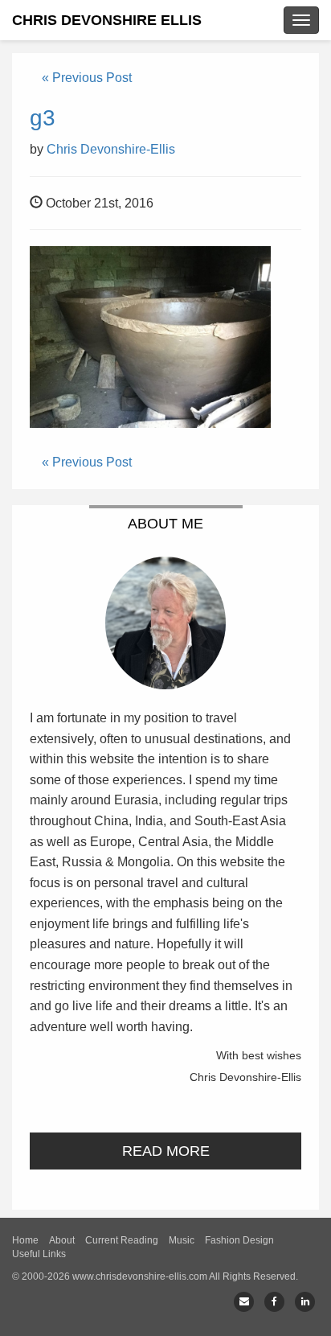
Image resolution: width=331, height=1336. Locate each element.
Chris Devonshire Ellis (107, 20)
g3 (42, 117)
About (62, 1240)
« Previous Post (87, 77)
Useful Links (39, 1254)
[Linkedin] (305, 1302)
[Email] (244, 1302)
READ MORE (166, 1151)
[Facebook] (274, 1302)
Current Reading (121, 1240)
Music (181, 1240)
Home (25, 1240)
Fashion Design (239, 1240)
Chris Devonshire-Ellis (111, 149)
